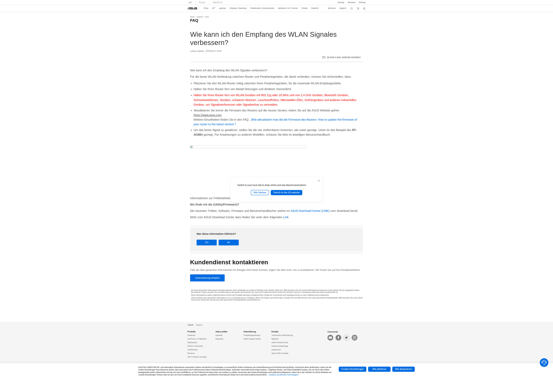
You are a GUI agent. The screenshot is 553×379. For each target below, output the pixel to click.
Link (285, 217)
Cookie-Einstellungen (352, 369)
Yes (206, 242)
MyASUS (275, 339)
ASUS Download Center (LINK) (310, 211)
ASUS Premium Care (279, 342)
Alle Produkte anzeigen (197, 357)
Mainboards (192, 342)
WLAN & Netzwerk (195, 346)
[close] (319, 180)
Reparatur (219, 339)
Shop (206, 8)
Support (200, 17)
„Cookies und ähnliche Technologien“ (284, 375)
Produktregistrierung (252, 335)
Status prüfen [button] (221, 332)
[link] (192, 8)
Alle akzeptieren (403, 369)
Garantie (218, 335)
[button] (341, 2)
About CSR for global (279, 353)
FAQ (207, 17)
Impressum (276, 350)
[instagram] (354, 338)
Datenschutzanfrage (279, 346)
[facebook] (338, 338)
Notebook (191, 335)
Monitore (191, 353)
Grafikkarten (193, 350)
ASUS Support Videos (252, 339)
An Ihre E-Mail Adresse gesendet (344, 57)
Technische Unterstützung (282, 335)
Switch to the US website (286, 192)
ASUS (192, 17)
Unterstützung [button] (250, 332)
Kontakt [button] (274, 332)
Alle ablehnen (379, 369)
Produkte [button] (192, 332)
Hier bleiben (259, 192)
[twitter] (346, 338)
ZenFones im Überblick (197, 339)
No (228, 242)
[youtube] (330, 338)
